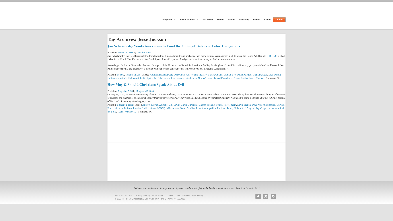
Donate (279, 19)
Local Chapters (187, 19)
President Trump (225, 108)
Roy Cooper (261, 108)
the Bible (111, 111)
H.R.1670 (271, 55)
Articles (124, 195)
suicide (281, 108)
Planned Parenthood (222, 77)
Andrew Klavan (150, 104)
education (271, 104)
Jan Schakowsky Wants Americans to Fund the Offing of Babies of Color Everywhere (174, 45)
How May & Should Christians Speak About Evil (145, 84)
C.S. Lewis (174, 104)
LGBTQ (161, 108)
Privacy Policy (197, 195)
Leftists (152, 108)
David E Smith (144, 52)
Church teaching (207, 104)
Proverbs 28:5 (252, 188)
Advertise (186, 195)
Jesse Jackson (177, 77)
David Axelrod (244, 74)
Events (220, 19)
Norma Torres (205, 77)
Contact (178, 195)
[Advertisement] (130, 161)
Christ (184, 104)
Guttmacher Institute (117, 77)
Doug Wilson (258, 104)
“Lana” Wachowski (126, 111)
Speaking (244, 19)
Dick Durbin (274, 74)
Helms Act (133, 77)
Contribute (169, 195)
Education (122, 104)
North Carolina (187, 108)
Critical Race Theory (226, 104)
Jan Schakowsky (162, 77)
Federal (120, 74)
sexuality (272, 108)
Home (117, 195)
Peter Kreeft (202, 108)
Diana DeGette (260, 74)
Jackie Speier (146, 77)
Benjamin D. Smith (145, 91)
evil (115, 108)
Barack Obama (215, 74)
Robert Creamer (256, 77)
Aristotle (163, 104)
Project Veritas (240, 77)
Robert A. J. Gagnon (244, 108)
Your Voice (207, 19)
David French (244, 104)
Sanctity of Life (132, 74)
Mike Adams (173, 108)
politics (212, 108)
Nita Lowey (191, 77)
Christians (193, 104)
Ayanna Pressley (199, 74)
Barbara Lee (230, 74)
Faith (130, 104)
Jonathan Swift (140, 108)
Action (231, 19)
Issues (256, 19)
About (267, 19)
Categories (166, 19)
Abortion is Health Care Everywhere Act (169, 74)
